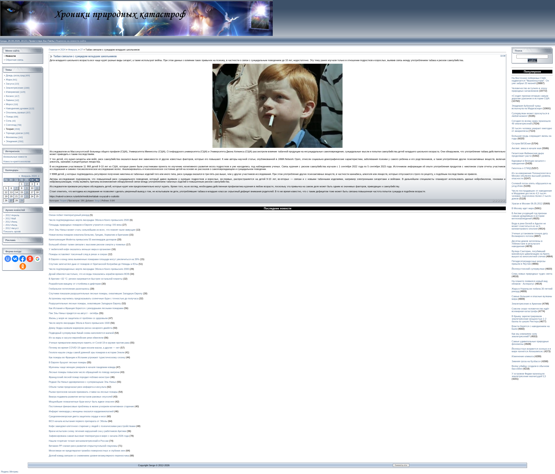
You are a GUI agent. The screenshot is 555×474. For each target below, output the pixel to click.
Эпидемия (11, 141)
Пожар (9, 116)
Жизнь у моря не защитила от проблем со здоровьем (78, 318)
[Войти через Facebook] (22, 259)
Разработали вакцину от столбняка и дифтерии (75, 283)
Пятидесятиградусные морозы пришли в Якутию (528, 262)
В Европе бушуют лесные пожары (67, 362)
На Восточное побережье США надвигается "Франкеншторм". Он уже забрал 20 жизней (530, 81)
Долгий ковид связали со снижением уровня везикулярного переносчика (89, 455)
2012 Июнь (11, 221)
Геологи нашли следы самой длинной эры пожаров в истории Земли (86, 352)
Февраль (73, 49)
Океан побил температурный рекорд (69, 215)
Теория (10, 129)
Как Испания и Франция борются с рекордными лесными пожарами (86, 308)
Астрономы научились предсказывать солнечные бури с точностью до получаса (93, 298)
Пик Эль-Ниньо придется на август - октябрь (73, 313)
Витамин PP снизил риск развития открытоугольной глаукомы (83, 446)
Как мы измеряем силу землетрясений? (524, 335)
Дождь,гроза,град (15, 75)
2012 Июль (11, 225)
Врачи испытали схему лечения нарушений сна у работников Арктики (87, 431)
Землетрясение (14, 87)
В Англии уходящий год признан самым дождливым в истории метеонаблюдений (529, 216)
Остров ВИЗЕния (521, 143)
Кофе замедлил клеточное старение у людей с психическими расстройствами (92, 426)
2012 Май (10, 218)
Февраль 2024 (29, 176)
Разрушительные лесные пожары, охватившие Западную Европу (85, 303)
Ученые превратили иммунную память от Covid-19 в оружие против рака (89, 342)
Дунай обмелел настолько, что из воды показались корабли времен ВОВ (89, 274)
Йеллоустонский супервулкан (528, 268)
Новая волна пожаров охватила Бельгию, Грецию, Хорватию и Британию (89, 234)
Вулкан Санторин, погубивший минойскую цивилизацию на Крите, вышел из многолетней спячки (531, 254)
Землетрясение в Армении (526, 303)
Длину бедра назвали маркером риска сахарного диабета (80, 328)
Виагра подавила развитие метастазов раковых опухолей (81, 396)
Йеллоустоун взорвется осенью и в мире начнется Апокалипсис (531, 350)
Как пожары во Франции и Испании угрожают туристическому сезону (87, 357)
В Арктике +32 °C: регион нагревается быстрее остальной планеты (85, 278)
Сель (8, 120)
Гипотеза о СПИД (521, 168)
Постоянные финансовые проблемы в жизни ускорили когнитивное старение (91, 406)
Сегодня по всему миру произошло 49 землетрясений (531, 122)
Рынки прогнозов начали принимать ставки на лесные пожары (83, 392)
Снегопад (11, 125)
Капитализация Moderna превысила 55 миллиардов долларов (82, 239)
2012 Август (12, 228)
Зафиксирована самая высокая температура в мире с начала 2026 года (89, 436)
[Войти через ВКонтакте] (15, 259)
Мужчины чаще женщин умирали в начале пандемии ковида (82, 367)
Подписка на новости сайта (71, 41)
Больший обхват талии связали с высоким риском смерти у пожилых (87, 244)
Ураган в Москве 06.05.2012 (527, 203)
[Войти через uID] (8, 259)
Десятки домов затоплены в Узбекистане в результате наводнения (527, 244)
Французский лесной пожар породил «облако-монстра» (79, 377)
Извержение (12, 92)
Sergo (97, 201)
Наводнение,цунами (17, 108)
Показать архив (12, 231)
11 (37, 188)
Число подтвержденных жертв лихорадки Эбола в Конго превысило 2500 (89, 220)
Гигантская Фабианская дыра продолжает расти (528, 154)
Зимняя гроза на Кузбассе (526, 361)
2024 (62, 49)
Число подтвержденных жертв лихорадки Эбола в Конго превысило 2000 (89, 269)
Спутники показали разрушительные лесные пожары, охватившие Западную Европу (95, 293)
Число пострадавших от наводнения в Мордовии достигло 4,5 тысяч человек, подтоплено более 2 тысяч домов (532, 194)
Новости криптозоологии (16, 161)
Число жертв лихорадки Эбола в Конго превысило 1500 (79, 323)
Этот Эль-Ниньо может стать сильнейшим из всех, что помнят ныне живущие (92, 229)
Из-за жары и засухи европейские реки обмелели (76, 337)
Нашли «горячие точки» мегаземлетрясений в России (78, 441)
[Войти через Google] (37, 258)
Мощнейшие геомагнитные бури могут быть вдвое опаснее (81, 401)
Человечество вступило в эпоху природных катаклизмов (529, 89)
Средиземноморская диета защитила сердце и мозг (77, 416)
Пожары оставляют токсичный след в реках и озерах (78, 254)
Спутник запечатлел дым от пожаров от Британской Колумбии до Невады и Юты (93, 264)
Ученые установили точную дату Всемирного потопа (530, 234)
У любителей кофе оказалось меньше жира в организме (80, 249)
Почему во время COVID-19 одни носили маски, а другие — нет (84, 347)
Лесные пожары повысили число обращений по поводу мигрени (84, 372)
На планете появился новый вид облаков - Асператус (529, 282)
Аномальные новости (15, 156)
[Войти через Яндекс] (30, 259)
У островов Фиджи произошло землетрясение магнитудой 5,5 (529, 375)
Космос (10, 96)
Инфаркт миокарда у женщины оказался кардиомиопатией (81, 411)
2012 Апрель (12, 215)
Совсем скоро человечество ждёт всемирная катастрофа (530, 310)
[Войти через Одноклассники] (23, 266)
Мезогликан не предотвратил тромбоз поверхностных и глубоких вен (87, 450)
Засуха (10, 83)
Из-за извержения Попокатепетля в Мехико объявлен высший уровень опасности (531, 176)
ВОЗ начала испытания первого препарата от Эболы (78, 421)
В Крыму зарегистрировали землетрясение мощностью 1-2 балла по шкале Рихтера (529, 319)
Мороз (9, 104)
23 (27, 196)
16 (27, 192)
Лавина (10, 100)
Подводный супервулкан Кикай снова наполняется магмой (81, 333)
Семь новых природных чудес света (532, 273)
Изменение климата (523, 356)
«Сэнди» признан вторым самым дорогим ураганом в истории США (530, 97)
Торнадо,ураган (14, 133)
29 (21, 200)
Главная (53, 49)
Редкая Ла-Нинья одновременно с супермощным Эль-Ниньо (82, 382)
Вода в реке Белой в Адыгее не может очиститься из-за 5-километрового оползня (529, 226)
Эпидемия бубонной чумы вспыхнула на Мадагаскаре (527, 107)
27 (11, 200)
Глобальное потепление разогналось (69, 288)
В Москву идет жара (523, 208)
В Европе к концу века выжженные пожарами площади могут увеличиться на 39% (94, 259)
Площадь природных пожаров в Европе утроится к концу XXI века (85, 224)
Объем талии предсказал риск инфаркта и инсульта (77, 387)
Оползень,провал (15, 112)
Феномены (12, 137)
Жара (9, 79)
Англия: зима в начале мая (526, 148)
